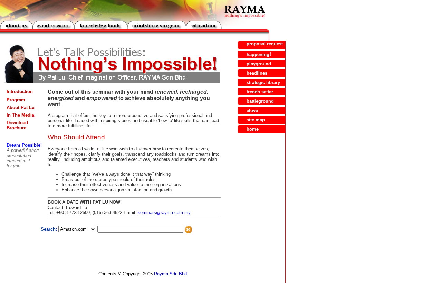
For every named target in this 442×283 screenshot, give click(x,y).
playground (259, 63)
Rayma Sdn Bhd (170, 273)
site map (256, 119)
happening (258, 54)
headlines (257, 73)
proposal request (265, 43)
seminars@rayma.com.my (164, 212)
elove (252, 110)
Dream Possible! (24, 145)
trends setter (260, 91)
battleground (260, 101)
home (253, 129)
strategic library (263, 82)
